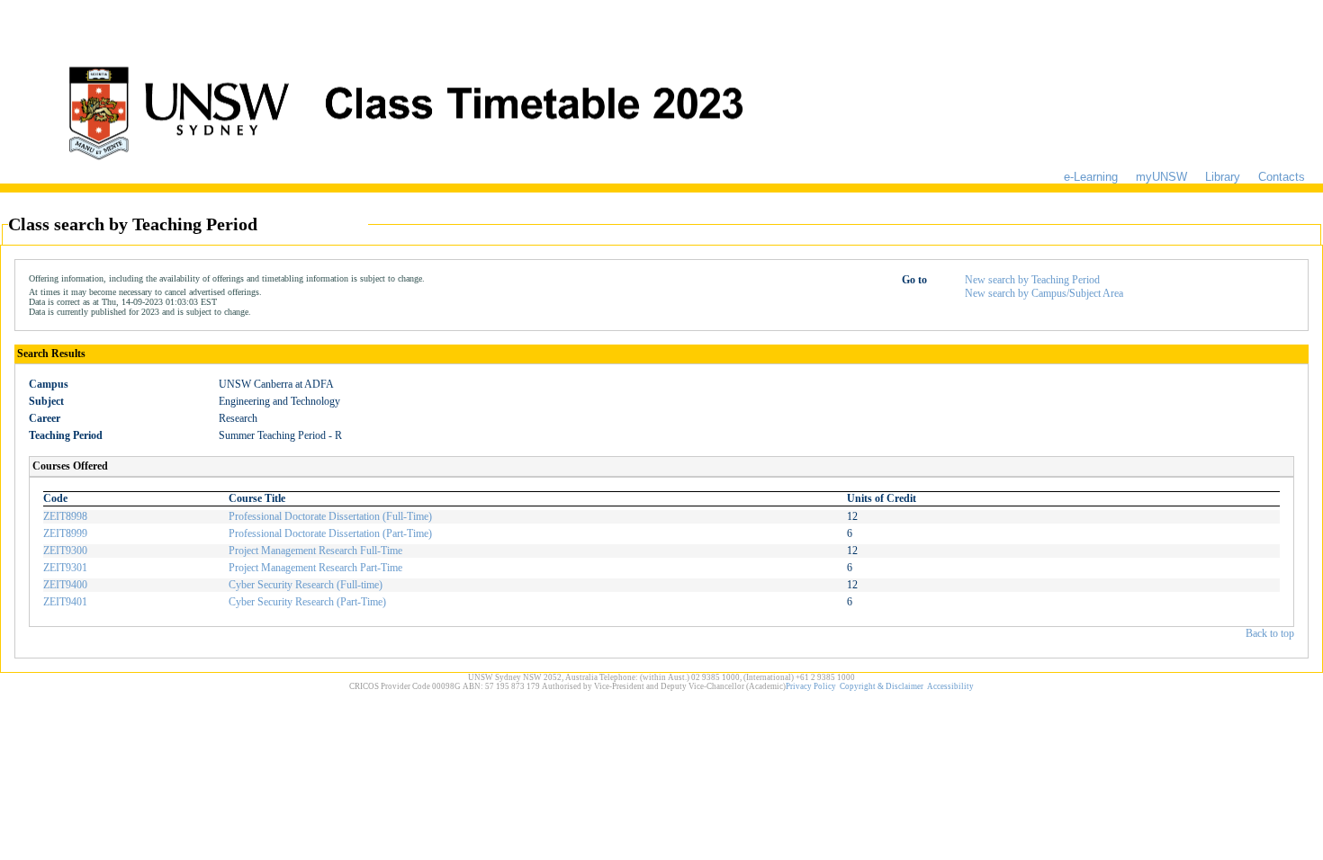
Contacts (1281, 177)
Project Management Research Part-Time (315, 567)
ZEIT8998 (65, 516)
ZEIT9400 (65, 584)
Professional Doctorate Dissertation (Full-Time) (330, 516)
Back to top (1270, 633)
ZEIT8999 (65, 533)
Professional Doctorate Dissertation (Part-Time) (330, 533)
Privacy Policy (811, 686)
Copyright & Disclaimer (881, 686)
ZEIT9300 (65, 550)
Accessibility (950, 686)
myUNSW (1161, 177)
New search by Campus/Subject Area (1044, 293)
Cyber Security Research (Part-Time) (307, 602)
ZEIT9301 (65, 567)
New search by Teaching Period (1032, 279)
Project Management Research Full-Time (315, 550)
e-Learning (1091, 177)
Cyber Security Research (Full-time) (305, 584)
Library (1222, 177)
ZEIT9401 (65, 602)
